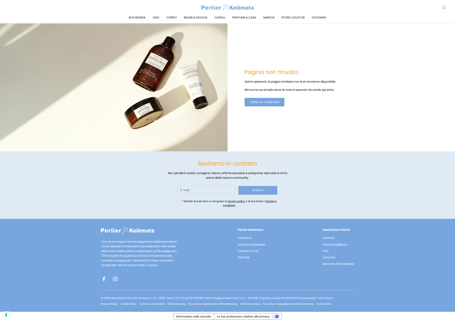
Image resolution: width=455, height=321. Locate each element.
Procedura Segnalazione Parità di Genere (288, 304)
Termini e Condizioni (152, 304)
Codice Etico (324, 304)
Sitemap (244, 257)
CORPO (171, 17)
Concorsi (329, 257)
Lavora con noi (248, 251)
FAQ (325, 251)
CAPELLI (220, 17)
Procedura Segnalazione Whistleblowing (213, 304)
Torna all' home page (264, 102)
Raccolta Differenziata (338, 264)
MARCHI (268, 17)
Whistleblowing (176, 304)
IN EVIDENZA (137, 17)
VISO (156, 17)
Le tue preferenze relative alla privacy (243, 316)
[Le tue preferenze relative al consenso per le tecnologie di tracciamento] (6, 314)
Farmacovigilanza (335, 244)
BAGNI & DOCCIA (195, 17)
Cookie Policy (128, 304)
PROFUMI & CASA (244, 17)
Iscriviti (257, 190)
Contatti (328, 238)
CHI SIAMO (319, 17)
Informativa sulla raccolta (193, 316)
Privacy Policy (109, 304)
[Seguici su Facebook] (104, 279)
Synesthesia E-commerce (316, 298)
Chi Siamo (245, 238)
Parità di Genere (250, 304)
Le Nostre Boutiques (251, 244)
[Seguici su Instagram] (115, 279)
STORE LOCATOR (293, 17)
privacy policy (236, 201)
